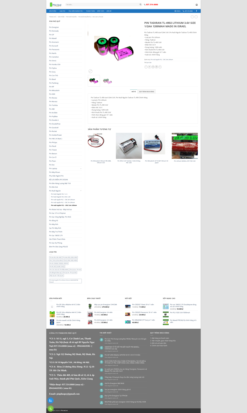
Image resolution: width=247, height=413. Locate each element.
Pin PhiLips (53, 142)
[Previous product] (196, 16)
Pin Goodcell (53, 128)
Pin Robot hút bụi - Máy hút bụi (60, 209)
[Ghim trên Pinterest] (153, 66)
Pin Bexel (52, 79)
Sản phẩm (52, 11)
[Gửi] (140, 4)
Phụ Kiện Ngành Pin (76, 11)
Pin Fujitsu (53, 68)
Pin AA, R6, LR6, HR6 (55, 257)
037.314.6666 (60, 346)
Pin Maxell (53, 38)
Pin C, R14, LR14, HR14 (56, 260)
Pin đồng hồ (53, 221)
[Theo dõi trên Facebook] (196, 11)
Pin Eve (51, 165)
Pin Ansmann (54, 42)
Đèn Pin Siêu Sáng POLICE (58, 247)
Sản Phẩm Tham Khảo (57, 239)
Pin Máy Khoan (54, 172)
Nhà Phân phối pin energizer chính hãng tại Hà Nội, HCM (125, 402)
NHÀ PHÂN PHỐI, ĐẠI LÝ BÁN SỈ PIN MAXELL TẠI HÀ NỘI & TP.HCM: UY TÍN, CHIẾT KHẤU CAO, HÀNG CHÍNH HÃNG (125, 362)
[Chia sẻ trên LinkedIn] (156, 66)
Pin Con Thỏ (53, 75)
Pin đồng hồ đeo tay (55, 272)
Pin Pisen (52, 161)
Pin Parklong (53, 83)
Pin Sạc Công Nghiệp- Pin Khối (60, 217)
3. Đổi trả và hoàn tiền (158, 343)
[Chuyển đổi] (81, 168)
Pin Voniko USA (54, 64)
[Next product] (192, 16)
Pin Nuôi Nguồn (71, 17)
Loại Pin (62, 11)
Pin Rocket (53, 131)
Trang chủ (52, 17)
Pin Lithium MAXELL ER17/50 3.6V (184, 161)
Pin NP (51, 87)
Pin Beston (53, 154)
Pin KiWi (52, 94)
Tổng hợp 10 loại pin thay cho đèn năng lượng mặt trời (124, 377)
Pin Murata (53, 101)
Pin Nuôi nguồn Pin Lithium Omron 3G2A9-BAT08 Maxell (64, 281)
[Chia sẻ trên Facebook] (146, 66)
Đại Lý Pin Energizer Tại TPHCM (116, 396)
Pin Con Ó (52, 157)
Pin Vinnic (52, 61)
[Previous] (91, 47)
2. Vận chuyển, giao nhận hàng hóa (163, 341)
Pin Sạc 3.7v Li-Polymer (57, 213)
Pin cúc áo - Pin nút (75, 269)
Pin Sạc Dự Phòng (55, 243)
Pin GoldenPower (55, 135)
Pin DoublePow (54, 124)
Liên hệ (108, 11)
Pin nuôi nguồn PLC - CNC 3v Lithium (63, 202)
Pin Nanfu (52, 53)
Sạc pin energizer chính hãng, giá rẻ (118, 389)
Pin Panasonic (54, 49)
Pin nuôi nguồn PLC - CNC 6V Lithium (63, 200)
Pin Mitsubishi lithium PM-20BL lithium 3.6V (101, 162)
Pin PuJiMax (53, 116)
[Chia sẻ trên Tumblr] (160, 66)
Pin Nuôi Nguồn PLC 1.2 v (59, 194)
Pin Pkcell (52, 146)
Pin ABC (52, 109)
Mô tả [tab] (134, 91)
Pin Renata (53, 98)
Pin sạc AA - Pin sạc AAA (70, 272)
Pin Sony (52, 72)
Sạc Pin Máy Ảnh (55, 228)
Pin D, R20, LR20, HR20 (70, 260)
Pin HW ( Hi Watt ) (55, 139)
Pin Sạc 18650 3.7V (56, 235)
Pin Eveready (54, 31)
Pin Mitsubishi (54, 90)
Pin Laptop (53, 168)
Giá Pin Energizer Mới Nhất (114, 383)
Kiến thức (100, 11)
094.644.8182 (83, 346)
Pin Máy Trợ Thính (55, 232)
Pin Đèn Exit (53, 187)
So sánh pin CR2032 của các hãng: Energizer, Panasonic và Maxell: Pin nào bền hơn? (126, 370)
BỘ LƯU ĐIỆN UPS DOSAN (58, 180)
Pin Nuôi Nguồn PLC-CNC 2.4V (60, 197)
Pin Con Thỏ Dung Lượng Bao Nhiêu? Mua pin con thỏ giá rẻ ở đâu (125, 340)
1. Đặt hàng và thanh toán (159, 338)
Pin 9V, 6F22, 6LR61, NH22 (57, 266)
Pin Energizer (54, 27)
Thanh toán (90, 11)
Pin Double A (54, 120)
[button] (197, 5)
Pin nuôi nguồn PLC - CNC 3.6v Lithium (90, 17)
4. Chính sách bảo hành (158, 346)
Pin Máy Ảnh (53, 224)
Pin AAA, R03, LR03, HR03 (70, 257)
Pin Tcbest (53, 150)
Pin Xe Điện (53, 113)
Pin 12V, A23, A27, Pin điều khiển (59, 269)
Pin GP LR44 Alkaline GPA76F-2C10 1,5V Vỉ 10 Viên (122, 355)
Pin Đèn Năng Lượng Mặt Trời (60, 183)
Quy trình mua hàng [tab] (146, 91)
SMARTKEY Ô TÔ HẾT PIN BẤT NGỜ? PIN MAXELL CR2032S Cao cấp (122, 348)
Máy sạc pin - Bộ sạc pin (56, 275)
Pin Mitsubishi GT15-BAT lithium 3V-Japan (156, 162)
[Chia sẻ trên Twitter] (149, 66)
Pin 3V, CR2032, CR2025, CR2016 (59, 263)
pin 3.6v (149, 62)
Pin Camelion (54, 57)
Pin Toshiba (53, 105)
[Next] (138, 47)
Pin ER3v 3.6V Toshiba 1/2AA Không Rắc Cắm (129, 162)
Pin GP (51, 35)
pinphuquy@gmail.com (68, 394)
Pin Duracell (53, 46)
